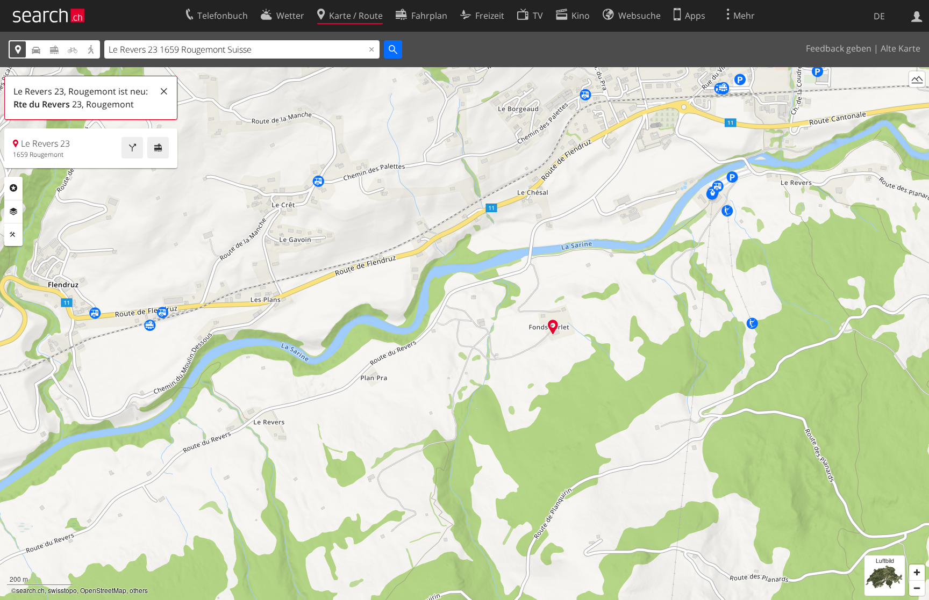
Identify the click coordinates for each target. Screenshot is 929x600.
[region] (464, 333)
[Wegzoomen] (917, 588)
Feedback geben (838, 48)
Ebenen (13, 211)
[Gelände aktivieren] (917, 79)
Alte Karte (900, 48)
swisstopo (62, 590)
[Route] (132, 147)
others (139, 590)
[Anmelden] (917, 15)
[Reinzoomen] (917, 572)
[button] (553, 326)
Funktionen (13, 234)
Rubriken (13, 188)
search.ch (30, 590)
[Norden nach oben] (917, 99)
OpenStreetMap (103, 590)
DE (879, 16)
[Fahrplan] (158, 147)
